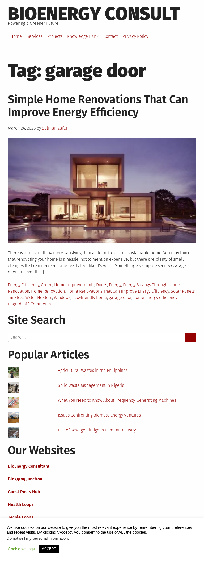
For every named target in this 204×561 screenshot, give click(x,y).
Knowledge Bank (83, 36)
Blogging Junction (25, 478)
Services (34, 36)
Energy (115, 284)
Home (16, 36)
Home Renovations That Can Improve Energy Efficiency (118, 291)
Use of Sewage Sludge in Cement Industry (97, 430)
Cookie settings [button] (21, 549)
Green (46, 284)
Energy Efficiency (23, 284)
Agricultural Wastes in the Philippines (93, 370)
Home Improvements (74, 284)
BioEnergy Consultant (28, 466)
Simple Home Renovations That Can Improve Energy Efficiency (98, 106)
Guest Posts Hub (24, 491)
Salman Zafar (54, 128)
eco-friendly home (89, 297)
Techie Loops (20, 517)
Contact (110, 36)
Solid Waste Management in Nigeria (91, 385)
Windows (62, 297)
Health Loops (21, 504)
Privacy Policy (135, 36)
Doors (101, 284)
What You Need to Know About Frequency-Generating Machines (117, 400)
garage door (120, 297)
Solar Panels (183, 291)
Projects (54, 36)
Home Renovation (48, 291)
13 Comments (38, 303)
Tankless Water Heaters (30, 297)
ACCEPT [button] (49, 549)
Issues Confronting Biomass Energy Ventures (99, 415)
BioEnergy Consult (94, 14)
